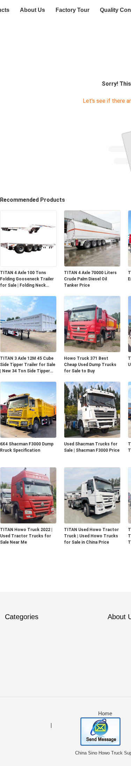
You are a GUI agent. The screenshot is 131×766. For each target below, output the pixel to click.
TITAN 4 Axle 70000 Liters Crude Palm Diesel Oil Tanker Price (90, 279)
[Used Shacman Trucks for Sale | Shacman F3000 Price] (92, 435)
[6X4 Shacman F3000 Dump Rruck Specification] (28, 435)
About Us (32, 10)
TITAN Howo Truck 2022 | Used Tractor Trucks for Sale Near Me (26, 536)
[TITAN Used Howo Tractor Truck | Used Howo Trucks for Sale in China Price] (92, 521)
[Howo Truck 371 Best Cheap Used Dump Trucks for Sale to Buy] (92, 350)
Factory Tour (72, 10)
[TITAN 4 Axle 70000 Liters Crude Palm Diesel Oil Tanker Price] (92, 264)
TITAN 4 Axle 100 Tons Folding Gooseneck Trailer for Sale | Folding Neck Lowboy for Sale (27, 279)
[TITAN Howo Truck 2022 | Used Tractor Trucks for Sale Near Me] (28, 521)
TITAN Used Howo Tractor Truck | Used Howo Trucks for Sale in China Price (91, 536)
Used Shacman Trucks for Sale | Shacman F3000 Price (91, 447)
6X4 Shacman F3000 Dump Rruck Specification (26, 447)
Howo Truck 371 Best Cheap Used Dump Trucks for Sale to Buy (90, 364)
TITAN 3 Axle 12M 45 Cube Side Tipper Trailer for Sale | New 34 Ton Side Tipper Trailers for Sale (27, 365)
